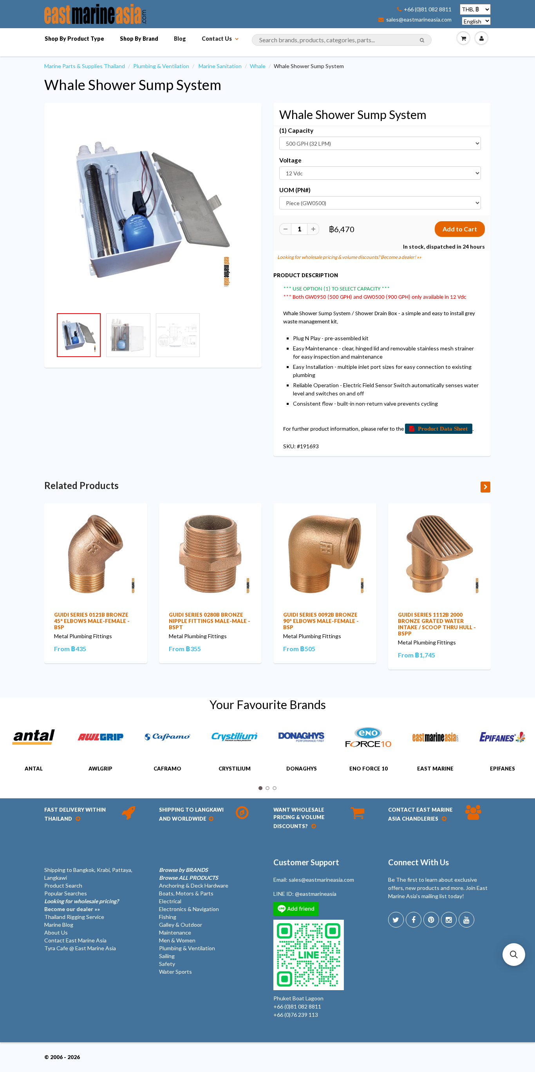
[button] (513, 954)
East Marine (435, 768)
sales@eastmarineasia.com (419, 19)
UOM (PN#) (295, 189)
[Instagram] (449, 920)
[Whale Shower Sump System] (153, 210)
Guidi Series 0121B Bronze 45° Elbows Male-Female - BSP (92, 621)
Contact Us (217, 38)
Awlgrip (100, 768)
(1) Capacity (296, 130)
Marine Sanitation (220, 66)
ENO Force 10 (368, 768)
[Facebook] (413, 920)
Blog (180, 38)
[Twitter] (396, 920)
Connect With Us (418, 862)
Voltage (290, 160)
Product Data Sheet (443, 428)
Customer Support (306, 862)
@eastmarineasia (315, 893)
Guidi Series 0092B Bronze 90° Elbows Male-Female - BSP (321, 621)
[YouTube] (466, 920)
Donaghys (301, 768)
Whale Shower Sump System (132, 84)
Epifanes (502, 768)
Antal (34, 768)
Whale (258, 66)
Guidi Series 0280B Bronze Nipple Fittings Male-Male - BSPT (209, 621)
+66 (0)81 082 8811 (428, 9)
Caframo (167, 768)
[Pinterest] (431, 920)
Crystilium (235, 768)
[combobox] (342, 40)
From (70, 648)
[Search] (422, 40)
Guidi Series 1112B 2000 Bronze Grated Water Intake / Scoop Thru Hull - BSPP (437, 624)
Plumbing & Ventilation (161, 66)
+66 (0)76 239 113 (295, 1014)
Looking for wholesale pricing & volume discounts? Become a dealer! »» (349, 257)
